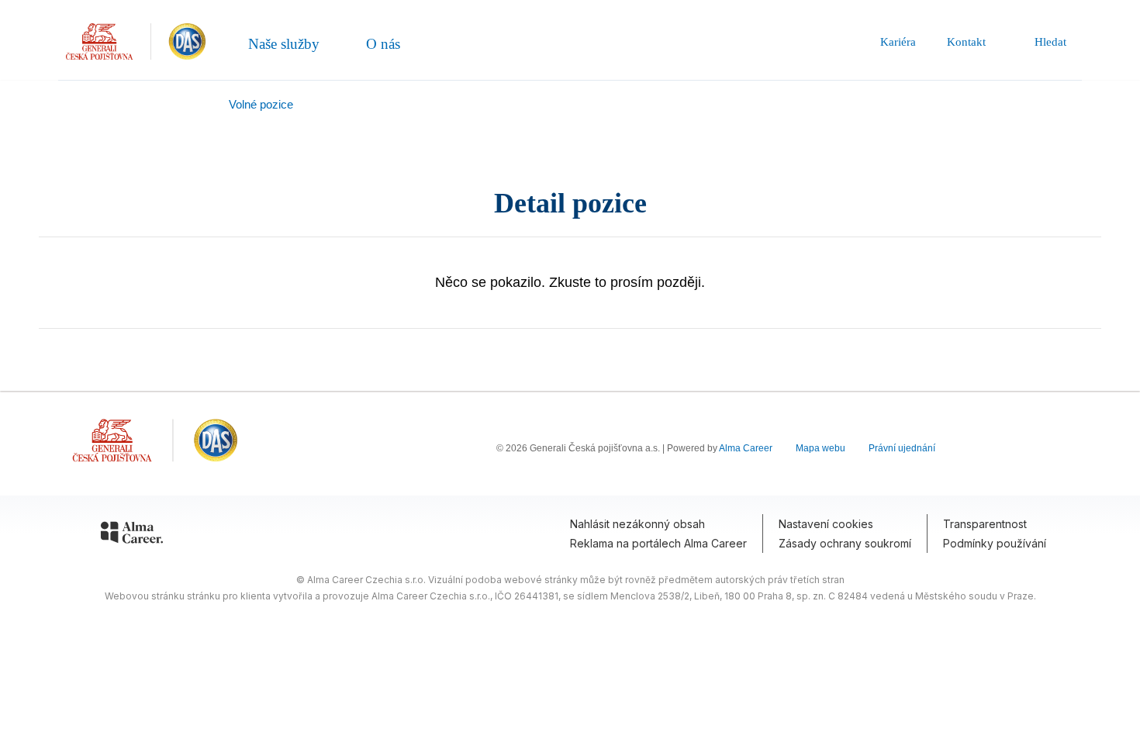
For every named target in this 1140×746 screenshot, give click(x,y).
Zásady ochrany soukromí (845, 543)
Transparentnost (985, 523)
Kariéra (898, 42)
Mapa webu (820, 448)
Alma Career (745, 448)
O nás (383, 44)
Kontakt (966, 42)
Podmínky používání (994, 543)
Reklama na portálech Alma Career (658, 543)
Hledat (1050, 42)
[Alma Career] (132, 535)
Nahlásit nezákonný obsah (637, 523)
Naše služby (284, 44)
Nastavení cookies (826, 523)
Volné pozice (261, 104)
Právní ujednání (902, 448)
